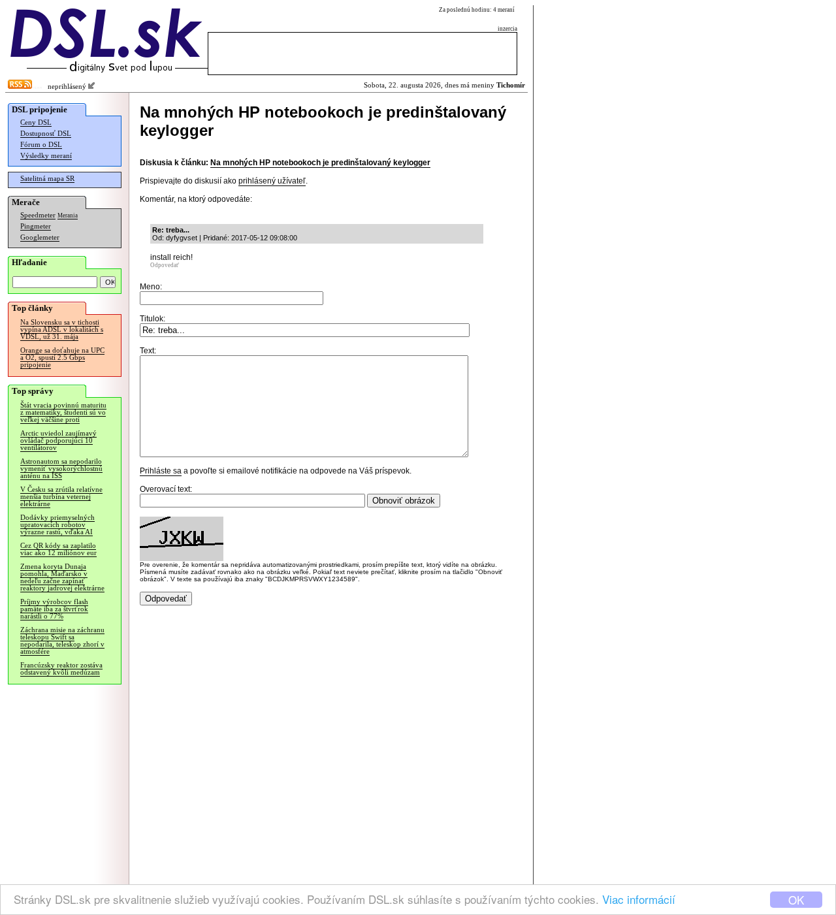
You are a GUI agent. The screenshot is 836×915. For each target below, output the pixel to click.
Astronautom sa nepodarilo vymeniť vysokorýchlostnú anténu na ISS (61, 468)
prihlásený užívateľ (272, 180)
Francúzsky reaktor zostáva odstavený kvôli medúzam (61, 669)
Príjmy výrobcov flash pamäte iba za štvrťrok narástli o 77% (54, 609)
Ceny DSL (36, 122)
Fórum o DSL (41, 144)
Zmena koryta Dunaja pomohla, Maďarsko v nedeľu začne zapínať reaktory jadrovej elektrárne (62, 577)
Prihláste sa (161, 470)
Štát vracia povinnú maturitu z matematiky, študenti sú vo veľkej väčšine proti (63, 412)
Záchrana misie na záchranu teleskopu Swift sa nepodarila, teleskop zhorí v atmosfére (62, 640)
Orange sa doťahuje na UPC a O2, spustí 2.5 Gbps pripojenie (62, 357)
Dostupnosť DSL (45, 133)
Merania (67, 215)
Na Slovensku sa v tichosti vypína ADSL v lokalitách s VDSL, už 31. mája (61, 329)
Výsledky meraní (46, 155)
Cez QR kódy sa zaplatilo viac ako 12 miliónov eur (58, 549)
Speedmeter (38, 215)
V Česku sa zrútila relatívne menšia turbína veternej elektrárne (61, 496)
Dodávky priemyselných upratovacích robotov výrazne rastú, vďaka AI (57, 525)
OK (796, 899)
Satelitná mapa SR (47, 178)
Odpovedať (164, 265)
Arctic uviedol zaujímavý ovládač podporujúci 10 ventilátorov (58, 440)
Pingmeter (35, 226)
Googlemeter (39, 237)
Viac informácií (638, 899)
